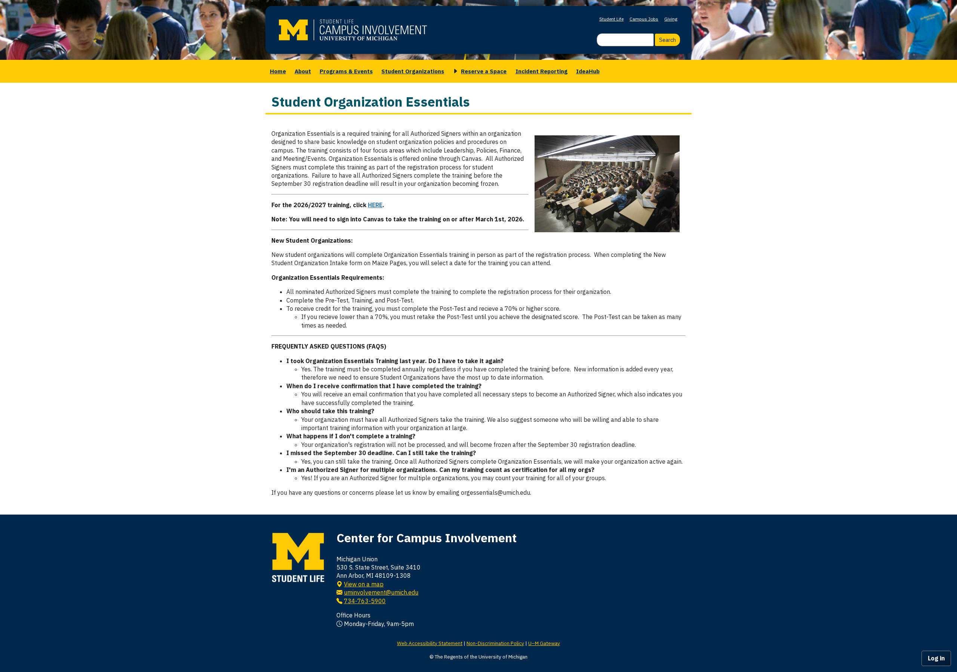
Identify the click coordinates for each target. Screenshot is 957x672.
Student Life (611, 19)
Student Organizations (412, 71)
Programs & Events (346, 71)
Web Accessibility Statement (429, 643)
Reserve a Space (484, 71)
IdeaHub (588, 71)
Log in (936, 658)
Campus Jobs (644, 19)
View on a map (364, 584)
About (303, 71)
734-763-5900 (365, 601)
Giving (670, 19)
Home (278, 71)
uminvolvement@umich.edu (381, 592)
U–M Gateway (544, 643)
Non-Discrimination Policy (495, 643)
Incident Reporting (541, 71)
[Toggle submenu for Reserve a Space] (454, 71)
